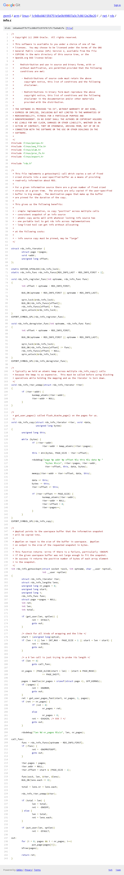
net (104, 16)
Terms (37, 869)
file (69, 28)
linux (25, 16)
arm (16, 16)
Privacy (28, 869)
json (118, 869)
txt (110, 869)
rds (112, 16)
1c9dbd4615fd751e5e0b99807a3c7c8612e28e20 (63, 16)
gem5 (7, 16)
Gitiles (19, 869)
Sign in (117, 5)
